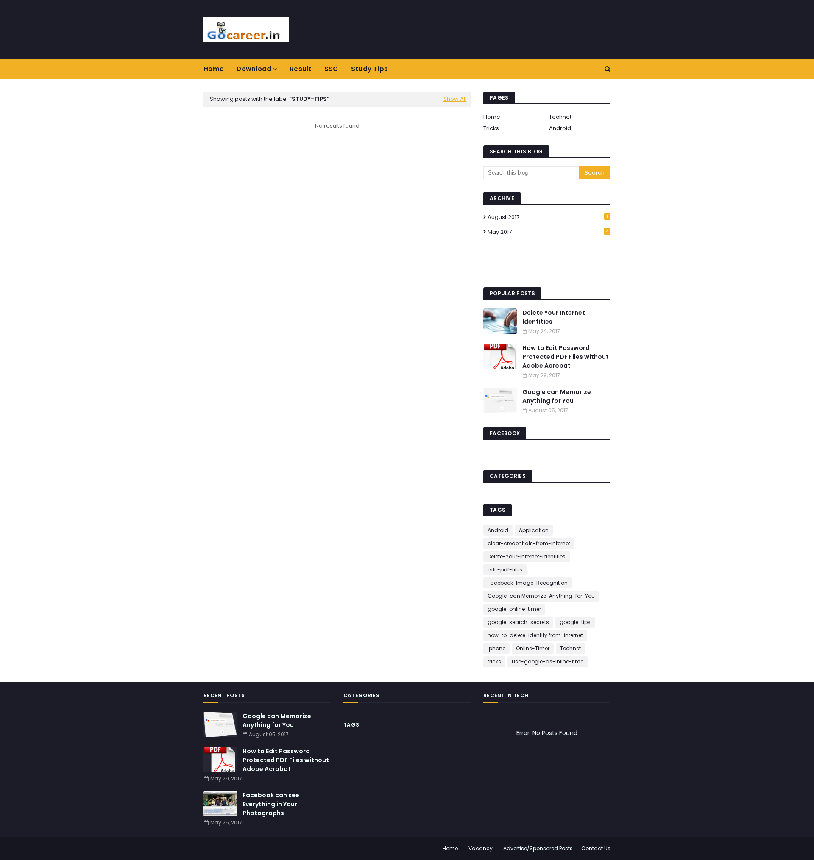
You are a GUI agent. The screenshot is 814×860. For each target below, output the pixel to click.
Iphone (496, 648)
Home (491, 117)
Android (560, 128)
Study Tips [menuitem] (369, 68)
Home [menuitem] (214, 68)
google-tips (575, 622)
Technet (560, 117)
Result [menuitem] (301, 68)
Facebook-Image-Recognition (528, 582)
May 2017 (548, 232)
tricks (494, 661)
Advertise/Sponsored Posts (538, 848)
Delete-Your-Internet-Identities (527, 556)
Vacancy (480, 848)
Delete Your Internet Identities (553, 317)
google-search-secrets (518, 622)
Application (534, 530)
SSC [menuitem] (331, 68)
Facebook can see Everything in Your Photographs (271, 804)
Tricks (491, 128)
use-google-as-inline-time (547, 661)
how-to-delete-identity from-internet (535, 635)
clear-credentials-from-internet (529, 543)
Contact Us (595, 848)
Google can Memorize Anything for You (556, 396)
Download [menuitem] (254, 68)
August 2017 (548, 217)
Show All (454, 99)
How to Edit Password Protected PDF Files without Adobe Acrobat (565, 357)
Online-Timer (532, 648)
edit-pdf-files (505, 569)
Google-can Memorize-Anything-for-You (541, 595)
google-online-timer (514, 609)
